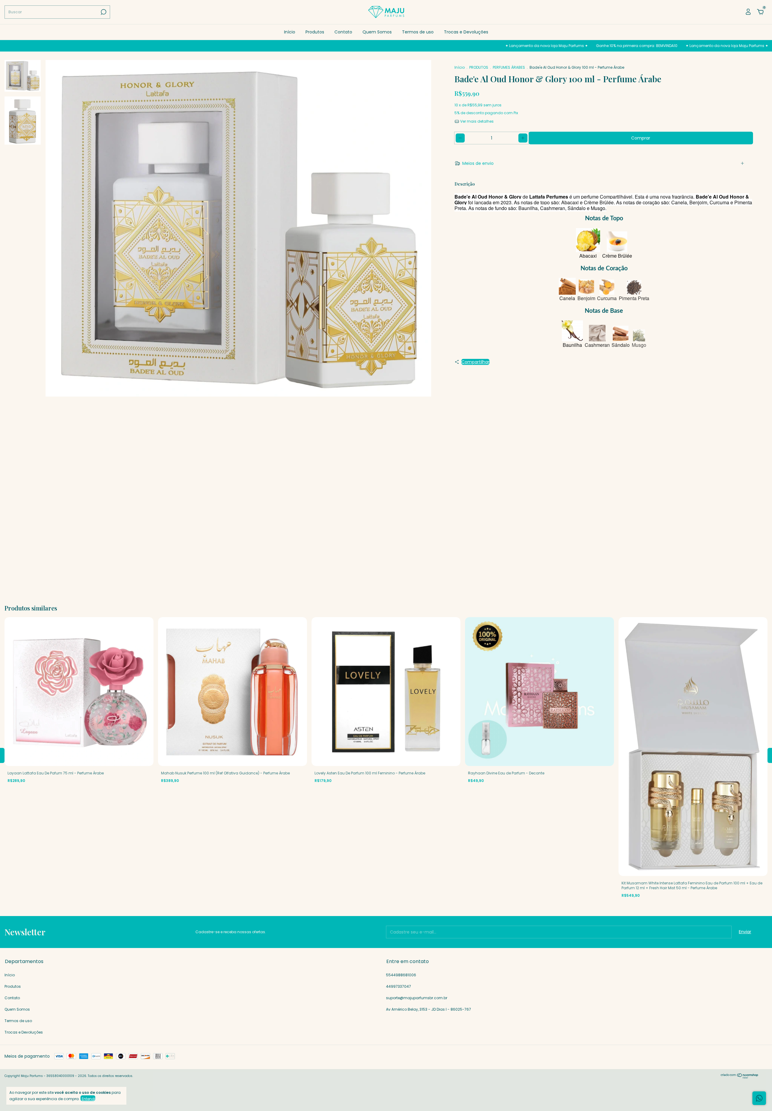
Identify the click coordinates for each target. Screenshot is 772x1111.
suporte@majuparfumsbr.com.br (416, 997)
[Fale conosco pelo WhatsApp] (759, 1098)
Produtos (314, 32)
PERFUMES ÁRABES (509, 67)
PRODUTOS (478, 67)
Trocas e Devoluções (466, 32)
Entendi (88, 1098)
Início (289, 32)
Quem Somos (377, 32)
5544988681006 (401, 975)
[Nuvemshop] (739, 1077)
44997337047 (398, 986)
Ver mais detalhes (476, 121)
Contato (343, 32)
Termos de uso (418, 32)
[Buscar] (103, 12)
